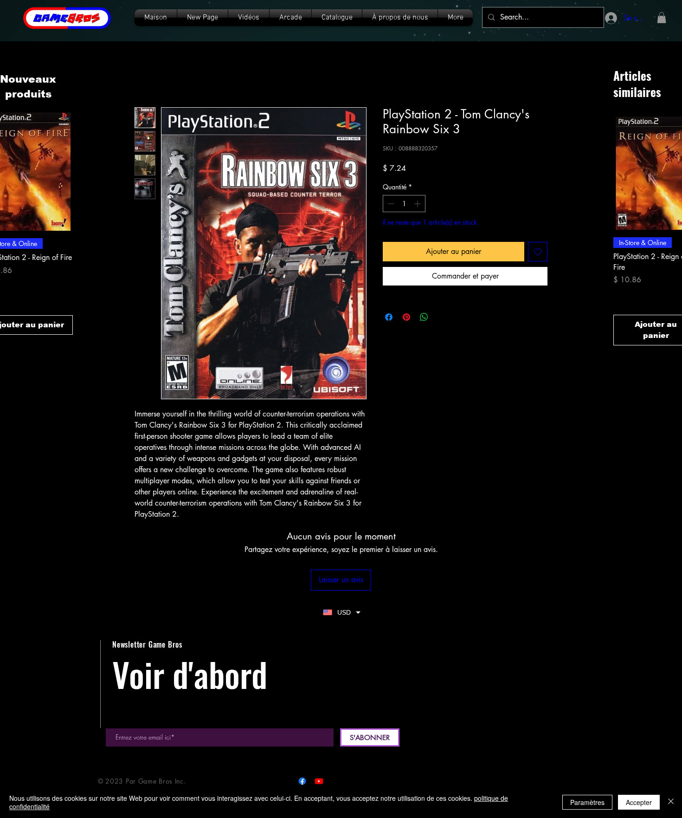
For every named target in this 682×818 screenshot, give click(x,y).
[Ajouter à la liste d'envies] (537, 251)
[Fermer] (670, 802)
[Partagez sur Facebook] (388, 317)
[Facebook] (302, 781)
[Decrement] (390, 203)
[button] (337, 17)
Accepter (639, 802)
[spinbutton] (404, 203)
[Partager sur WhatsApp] (424, 317)
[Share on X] (441, 317)
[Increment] (418, 203)
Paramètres (587, 802)
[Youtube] (319, 781)
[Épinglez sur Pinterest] (406, 317)
